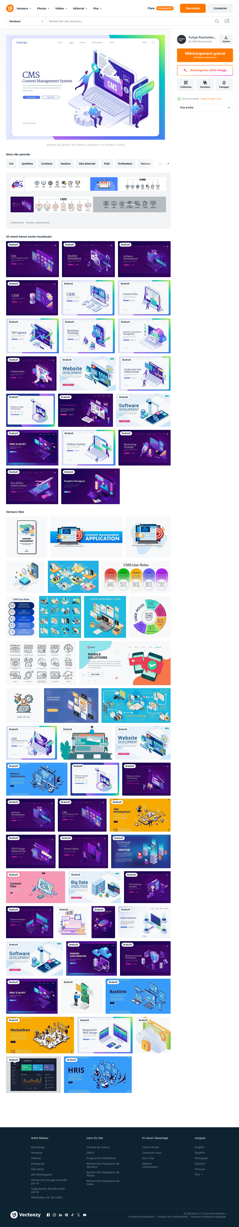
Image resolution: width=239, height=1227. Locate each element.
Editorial (78, 8)
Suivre (226, 41)
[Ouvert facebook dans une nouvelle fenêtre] (48, 1214)
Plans (151, 8)
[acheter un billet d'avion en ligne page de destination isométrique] (32, 486)
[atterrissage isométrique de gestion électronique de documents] (144, 335)
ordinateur (125, 163)
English (199, 1147)
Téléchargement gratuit (205, 55)
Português (201, 1158)
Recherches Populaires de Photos (103, 1173)
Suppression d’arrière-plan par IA (48, 1190)
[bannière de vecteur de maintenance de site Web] (36, 779)
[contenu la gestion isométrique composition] (73, 577)
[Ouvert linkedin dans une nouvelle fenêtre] (60, 1214)
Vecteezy (36, 1152)
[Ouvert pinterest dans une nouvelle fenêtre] (66, 1214)
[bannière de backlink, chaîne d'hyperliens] (138, 996)
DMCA (90, 1152)
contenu (46, 163)
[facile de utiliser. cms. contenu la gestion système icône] (23, 705)
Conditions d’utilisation (141, 1216)
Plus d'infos (186, 107)
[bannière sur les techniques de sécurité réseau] (145, 958)
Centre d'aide (150, 1147)
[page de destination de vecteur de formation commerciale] (88, 335)
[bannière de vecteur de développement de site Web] (88, 373)
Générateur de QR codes (46, 1197)
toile (107, 163)
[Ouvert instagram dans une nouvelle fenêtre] (54, 1214)
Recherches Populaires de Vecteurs (103, 1165)
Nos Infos (148, 1158)
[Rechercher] (217, 21)
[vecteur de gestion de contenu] (26, 537)
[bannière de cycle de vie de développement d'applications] (103, 922)
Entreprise (37, 1163)
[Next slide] (165, 163)
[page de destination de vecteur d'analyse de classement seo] (147, 887)
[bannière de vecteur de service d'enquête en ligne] (145, 373)
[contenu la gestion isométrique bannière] (71, 705)
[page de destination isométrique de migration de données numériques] (91, 958)
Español (200, 1152)
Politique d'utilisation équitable (208, 1216)
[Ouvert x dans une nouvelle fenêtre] (78, 1214)
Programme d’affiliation (101, 1158)
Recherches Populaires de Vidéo (103, 1182)
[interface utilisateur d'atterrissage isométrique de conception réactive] (29, 922)
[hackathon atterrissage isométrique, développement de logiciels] (40, 1035)
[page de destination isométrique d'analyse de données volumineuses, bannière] (94, 887)
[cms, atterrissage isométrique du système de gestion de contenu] (32, 259)
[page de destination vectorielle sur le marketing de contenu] (85, 410)
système (27, 163)
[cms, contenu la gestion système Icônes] (41, 663)
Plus (96, 8)
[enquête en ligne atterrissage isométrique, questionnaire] (88, 447)
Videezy (36, 1158)
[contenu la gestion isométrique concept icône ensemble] (60, 617)
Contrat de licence (98, 1147)
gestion (66, 163)
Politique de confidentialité (172, 1216)
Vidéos (59, 8)
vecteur (146, 163)
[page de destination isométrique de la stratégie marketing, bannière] (144, 447)
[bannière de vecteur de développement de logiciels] (143, 410)
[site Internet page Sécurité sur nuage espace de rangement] (153, 1035)
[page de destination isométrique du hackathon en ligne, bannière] (144, 922)
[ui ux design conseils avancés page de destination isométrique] (31, 851)
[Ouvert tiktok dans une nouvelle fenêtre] (72, 1214)
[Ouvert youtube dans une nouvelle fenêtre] (84, 1214)
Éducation (37, 1169)
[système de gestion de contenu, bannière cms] (31, 743)
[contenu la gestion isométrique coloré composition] (105, 617)
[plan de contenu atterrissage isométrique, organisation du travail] (144, 297)
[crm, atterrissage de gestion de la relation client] (32, 297)
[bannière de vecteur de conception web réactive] (105, 1035)
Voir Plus (129, 204)
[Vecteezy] (10, 8)
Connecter (220, 8)
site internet (87, 163)
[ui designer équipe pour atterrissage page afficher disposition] (86, 743)
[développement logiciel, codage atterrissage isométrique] (144, 259)
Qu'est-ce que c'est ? (211, 98)
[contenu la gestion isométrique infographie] (136, 705)
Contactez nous (152, 1152)
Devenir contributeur (150, 1165)
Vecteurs (22, 8)
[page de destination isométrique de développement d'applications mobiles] (140, 815)
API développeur (41, 1174)
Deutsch (200, 1163)
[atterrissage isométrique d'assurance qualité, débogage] (88, 259)
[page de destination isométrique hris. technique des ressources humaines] (98, 1074)
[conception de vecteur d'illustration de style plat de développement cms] (72, 922)
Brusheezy (37, 1147)
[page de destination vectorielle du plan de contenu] (31, 373)
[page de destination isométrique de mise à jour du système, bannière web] (83, 851)
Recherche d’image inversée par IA (49, 1181)
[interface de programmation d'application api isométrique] (32, 447)
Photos (41, 8)
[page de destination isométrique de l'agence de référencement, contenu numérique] (32, 335)
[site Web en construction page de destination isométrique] (30, 410)
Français (200, 1169)
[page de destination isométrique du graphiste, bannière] (90, 486)
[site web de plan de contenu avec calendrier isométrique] (35, 887)
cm (11, 163)
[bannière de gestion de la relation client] (87, 297)
